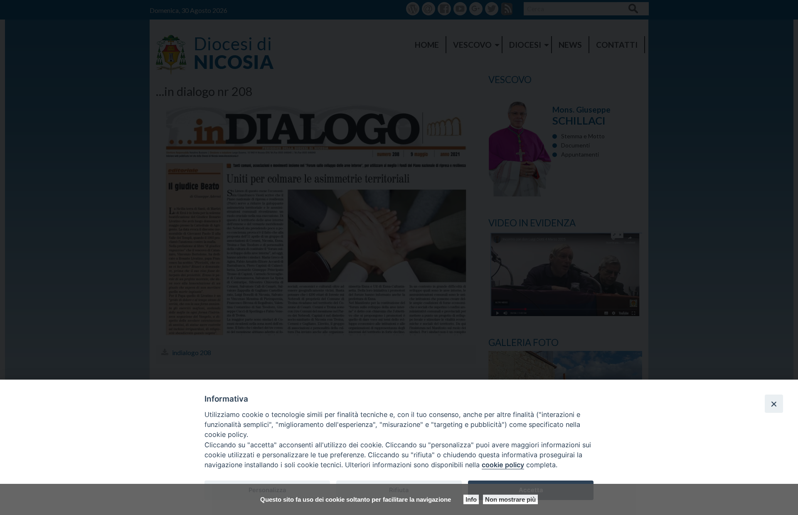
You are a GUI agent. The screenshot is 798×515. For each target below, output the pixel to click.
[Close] (774, 404)
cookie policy (503, 465)
